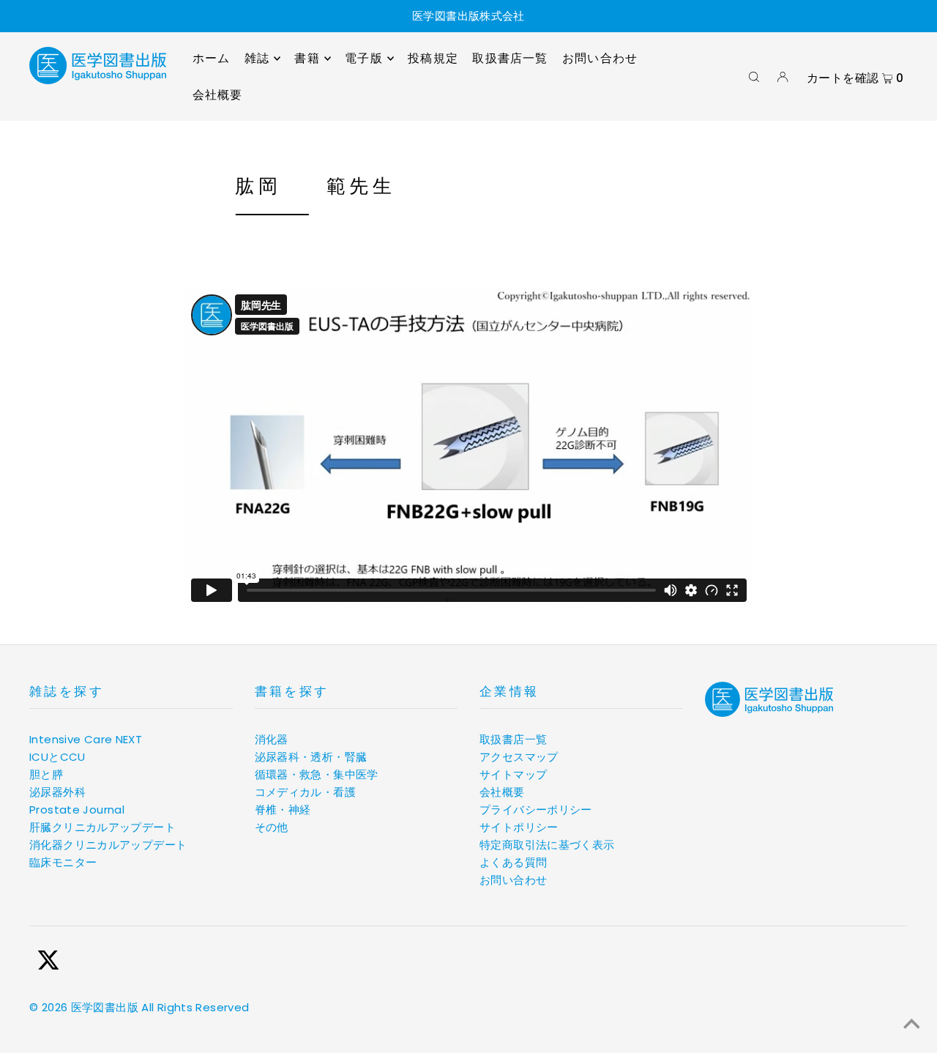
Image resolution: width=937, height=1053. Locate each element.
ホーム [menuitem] (212, 58)
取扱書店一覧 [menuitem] (510, 58)
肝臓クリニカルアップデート (102, 827)
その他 (271, 827)
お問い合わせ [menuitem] (600, 58)
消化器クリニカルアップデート (108, 844)
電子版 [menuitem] (364, 58)
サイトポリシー (519, 827)
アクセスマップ (519, 756)
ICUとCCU (57, 756)
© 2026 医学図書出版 (83, 1007)
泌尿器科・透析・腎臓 (311, 756)
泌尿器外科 (57, 792)
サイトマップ (513, 774)
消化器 (271, 739)
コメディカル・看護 (305, 792)
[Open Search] (754, 77)
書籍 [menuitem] (306, 58)
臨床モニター (63, 862)
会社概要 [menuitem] (218, 94)
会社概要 (502, 792)
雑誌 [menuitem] (256, 58)
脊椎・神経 (283, 809)
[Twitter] (48, 962)
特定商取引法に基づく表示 (547, 844)
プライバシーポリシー (535, 809)
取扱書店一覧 (513, 739)
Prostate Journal (76, 809)
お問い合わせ (513, 880)
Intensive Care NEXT (85, 739)
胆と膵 (46, 774)
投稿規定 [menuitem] (433, 58)
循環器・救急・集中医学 (316, 774)
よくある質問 (513, 862)
